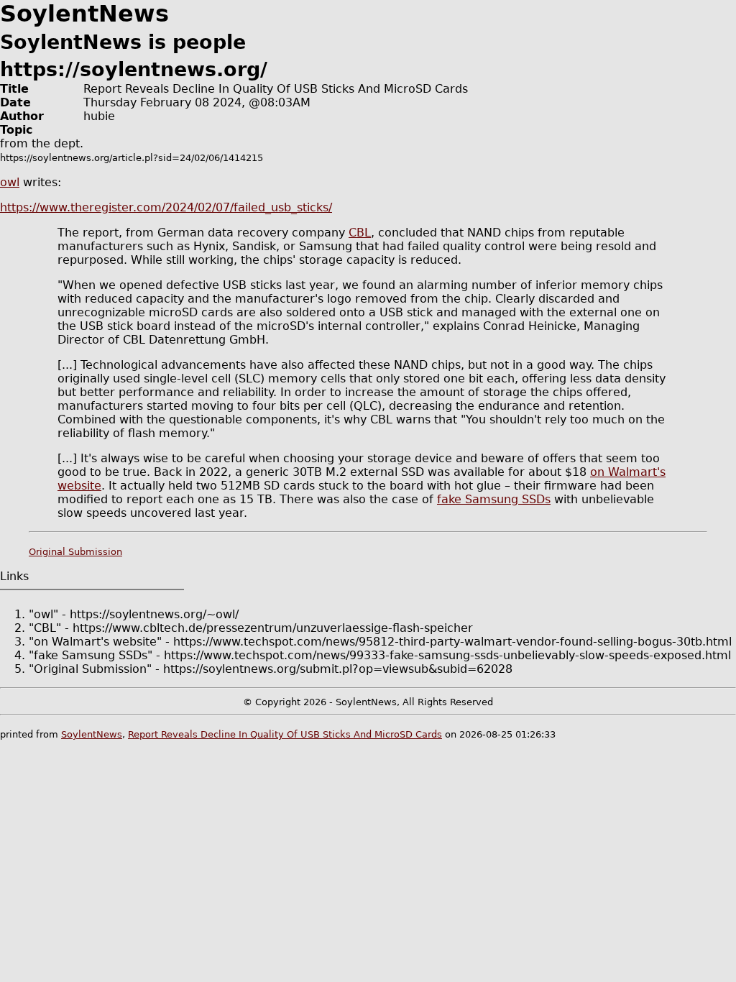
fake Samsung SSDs (494, 499)
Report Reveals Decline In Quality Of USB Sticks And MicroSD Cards (285, 734)
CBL (360, 232)
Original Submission (75, 551)
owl (9, 182)
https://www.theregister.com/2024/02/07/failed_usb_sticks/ (166, 207)
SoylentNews (91, 734)
